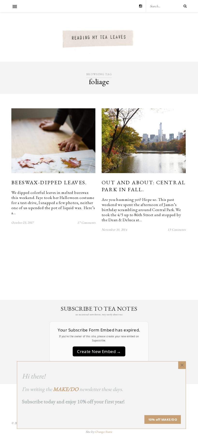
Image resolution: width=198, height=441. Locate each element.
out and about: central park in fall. (144, 186)
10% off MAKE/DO (162, 419)
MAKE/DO (65, 389)
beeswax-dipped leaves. (49, 182)
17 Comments (86, 222)
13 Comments (177, 230)
